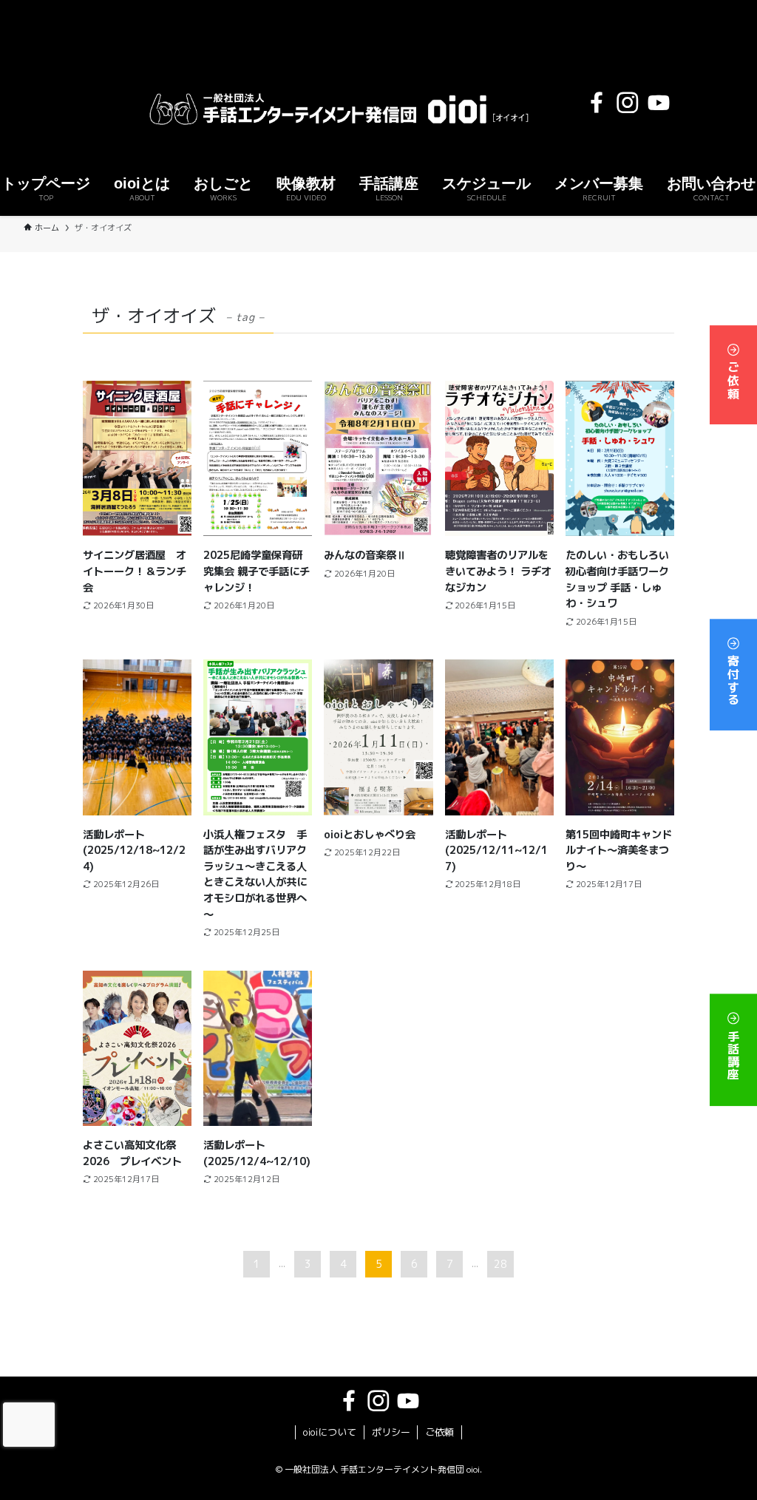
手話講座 (733, 1053)
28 (500, 1264)
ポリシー (391, 1432)
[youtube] (658, 103)
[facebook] (596, 103)
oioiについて (329, 1432)
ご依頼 (733, 378)
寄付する (733, 678)
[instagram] (627, 103)
